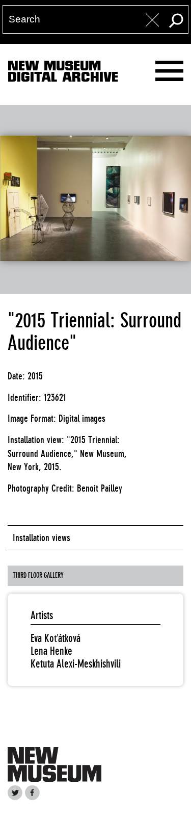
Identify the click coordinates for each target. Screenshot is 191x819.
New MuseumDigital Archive (63, 73)
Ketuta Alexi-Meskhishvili (76, 663)
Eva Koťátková (55, 638)
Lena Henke (51, 651)
